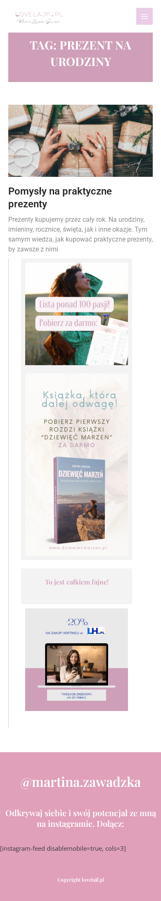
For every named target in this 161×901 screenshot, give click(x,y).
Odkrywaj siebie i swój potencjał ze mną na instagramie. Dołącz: (80, 818)
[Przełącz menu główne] (144, 16)
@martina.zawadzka (80, 781)
